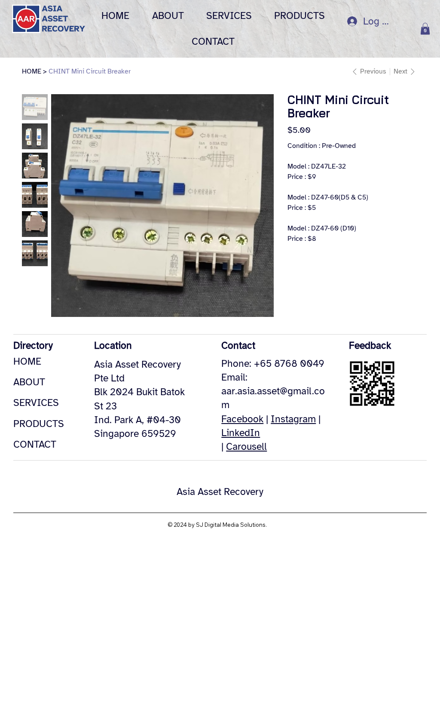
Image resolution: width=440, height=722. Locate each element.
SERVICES (36, 402)
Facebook (242, 419)
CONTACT (34, 444)
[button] (425, 28)
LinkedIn (240, 433)
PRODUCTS (38, 424)
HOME (27, 361)
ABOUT (29, 382)
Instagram (293, 419)
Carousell (246, 446)
